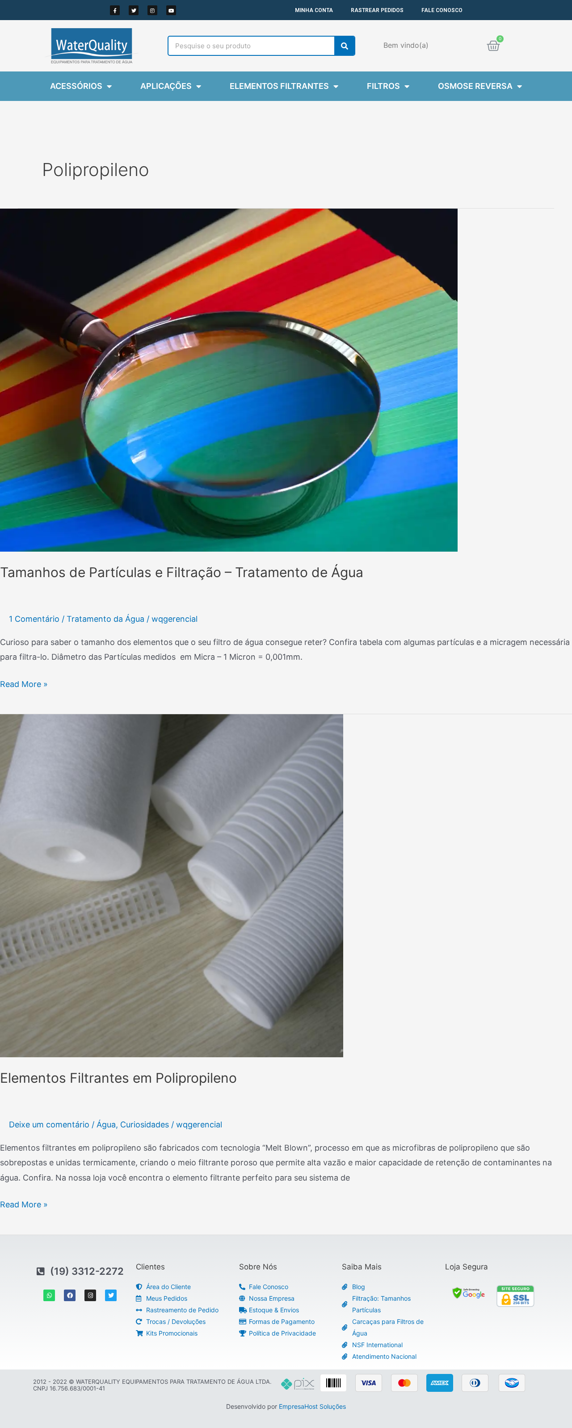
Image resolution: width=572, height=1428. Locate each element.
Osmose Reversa (475, 86)
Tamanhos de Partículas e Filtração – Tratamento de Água (181, 572)
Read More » (24, 683)
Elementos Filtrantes (279, 86)
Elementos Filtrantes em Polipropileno (118, 1078)
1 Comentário (34, 619)
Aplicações (166, 86)
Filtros (383, 86)
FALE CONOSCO (442, 10)
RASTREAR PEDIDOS (377, 10)
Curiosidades (144, 1124)
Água (106, 1124)
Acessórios (76, 86)
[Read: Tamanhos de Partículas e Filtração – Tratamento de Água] (229, 379)
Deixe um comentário (49, 1124)
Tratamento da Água (105, 619)
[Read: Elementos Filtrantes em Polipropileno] (171, 885)
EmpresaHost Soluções (312, 1406)
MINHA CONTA (314, 10)
